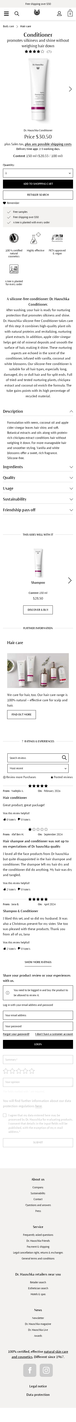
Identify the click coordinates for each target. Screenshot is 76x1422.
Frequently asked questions (38, 1234)
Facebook (29, 1370)
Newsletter (38, 1318)
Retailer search (38, 194)
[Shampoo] (37, 562)
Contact (38, 1199)
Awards (38, 1335)
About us (38, 1179)
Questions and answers (38, 1205)
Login (38, 1044)
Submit (38, 1142)
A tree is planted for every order (14, 283)
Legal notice (38, 1386)
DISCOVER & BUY (38, 609)
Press (38, 1211)
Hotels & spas (38, 1294)
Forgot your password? (16, 1034)
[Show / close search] (17, 14)
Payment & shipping (38, 1246)
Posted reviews (63, 777)
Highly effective (35, 250)
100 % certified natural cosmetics (13, 253)
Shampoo (38, 582)
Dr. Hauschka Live (38, 1329)
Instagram (46, 1370)
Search (64, 757)
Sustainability (38, 1193)
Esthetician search (38, 1288)
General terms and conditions (38, 1258)
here (38, 1106)
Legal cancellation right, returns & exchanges (38, 1252)
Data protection (38, 1394)
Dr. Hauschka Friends (38, 1240)
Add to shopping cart (38, 183)
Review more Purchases (21, 777)
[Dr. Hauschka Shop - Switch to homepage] (38, 9)
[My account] (59, 13)
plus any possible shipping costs (48, 144)
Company (38, 1187)
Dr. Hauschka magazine (38, 1324)
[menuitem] (6, 14)
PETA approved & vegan (57, 252)
